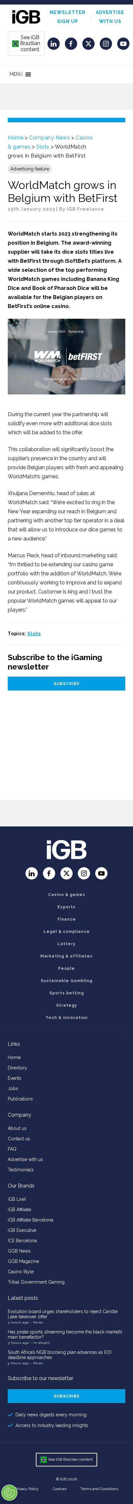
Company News (49, 138)
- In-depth (40, 1342)
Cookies (59, 1489)
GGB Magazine (23, 1261)
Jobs (13, 1088)
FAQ (12, 1149)
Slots (42, 147)
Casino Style (21, 1271)
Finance (66, 919)
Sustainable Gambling (66, 981)
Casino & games (66, 894)
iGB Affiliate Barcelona (30, 1219)
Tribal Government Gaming (36, 1282)
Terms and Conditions (99, 1489)
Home (15, 138)
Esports (66, 907)
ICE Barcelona (22, 1240)
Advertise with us (25, 1159)
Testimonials (21, 1169)
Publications (20, 1098)
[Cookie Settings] (9, 1493)
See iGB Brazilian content (26, 43)
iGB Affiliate (19, 1209)
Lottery (66, 944)
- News (36, 1322)
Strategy (66, 1005)
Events (14, 1078)
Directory (17, 1067)
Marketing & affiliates (66, 956)
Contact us (19, 1138)
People (66, 968)
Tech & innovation (67, 1017)
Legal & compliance (67, 931)
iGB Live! (17, 1199)
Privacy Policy (27, 1489)
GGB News (19, 1251)
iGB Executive (22, 1230)
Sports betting (66, 993)
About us (17, 1128)
